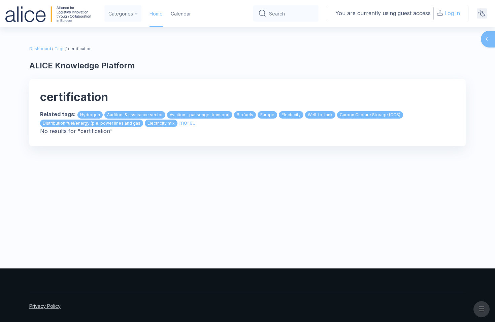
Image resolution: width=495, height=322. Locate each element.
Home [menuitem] (156, 14)
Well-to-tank (320, 114)
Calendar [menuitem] (181, 14)
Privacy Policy (45, 306)
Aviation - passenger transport (200, 114)
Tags (60, 48)
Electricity (291, 114)
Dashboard (40, 48)
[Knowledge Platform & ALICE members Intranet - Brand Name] (48, 13)
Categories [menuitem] (120, 14)
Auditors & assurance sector (135, 114)
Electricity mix (161, 123)
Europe (267, 114)
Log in (452, 13)
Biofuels (245, 114)
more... (188, 122)
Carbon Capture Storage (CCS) (370, 114)
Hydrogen (90, 114)
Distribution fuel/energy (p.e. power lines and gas (91, 123)
